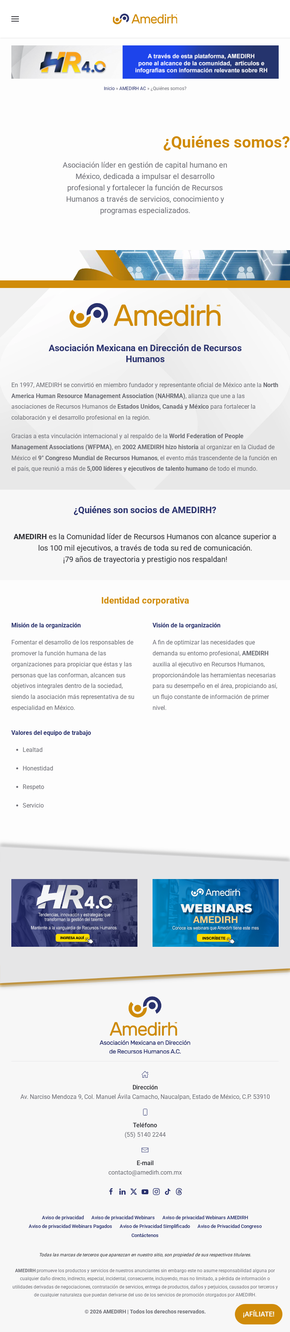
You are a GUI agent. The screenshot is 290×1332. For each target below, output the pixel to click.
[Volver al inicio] (145, 19)
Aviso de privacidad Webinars (123, 1217)
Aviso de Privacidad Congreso (229, 1226)
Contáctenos (145, 1235)
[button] (15, 19)
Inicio (109, 88)
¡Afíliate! (259, 1314)
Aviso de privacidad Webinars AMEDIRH (205, 1217)
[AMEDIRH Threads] (179, 1191)
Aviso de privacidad (63, 1217)
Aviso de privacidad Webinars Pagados (70, 1226)
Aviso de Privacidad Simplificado (155, 1226)
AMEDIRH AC (132, 88)
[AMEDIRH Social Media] (111, 1191)
